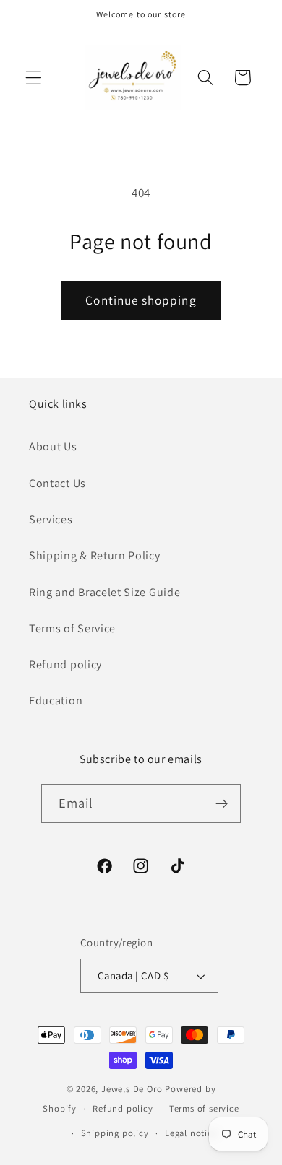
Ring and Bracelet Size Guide (104, 592)
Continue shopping (141, 300)
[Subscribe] (222, 803)
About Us (53, 446)
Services (51, 519)
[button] (33, 77)
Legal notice (191, 1133)
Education (55, 700)
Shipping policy (115, 1133)
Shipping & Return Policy (95, 555)
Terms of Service (72, 628)
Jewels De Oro (133, 1089)
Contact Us (57, 483)
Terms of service (204, 1108)
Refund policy (65, 664)
